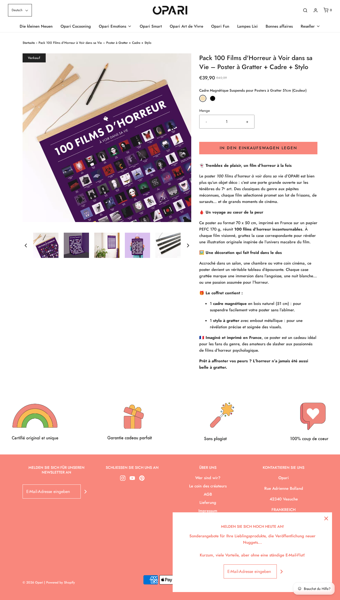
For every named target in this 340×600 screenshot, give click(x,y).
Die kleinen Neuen (36, 26)
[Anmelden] (315, 10)
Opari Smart (151, 26)
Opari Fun (220, 26)
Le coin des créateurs (208, 486)
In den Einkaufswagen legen (258, 148)
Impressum (207, 511)
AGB (208, 494)
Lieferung (207, 502)
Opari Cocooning (76, 26)
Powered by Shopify (60, 582)
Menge (204, 110)
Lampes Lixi (247, 26)
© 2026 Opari (33, 582)
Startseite (29, 42)
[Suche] (305, 10)
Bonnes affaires (279, 26)
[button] (20, 10)
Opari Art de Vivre (186, 26)
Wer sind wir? (207, 478)
